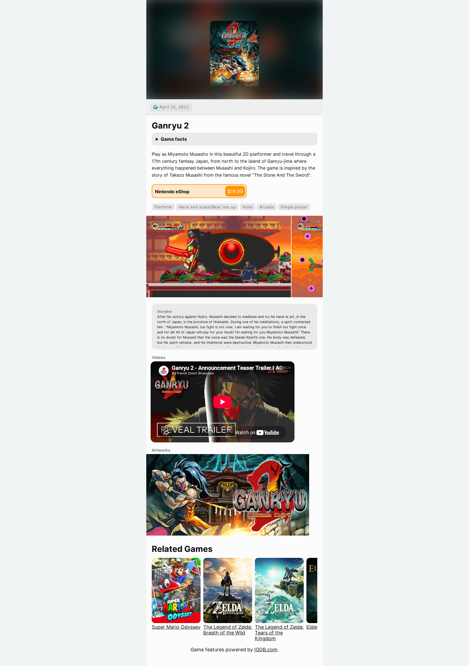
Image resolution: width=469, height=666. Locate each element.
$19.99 (235, 191)
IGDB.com (265, 649)
